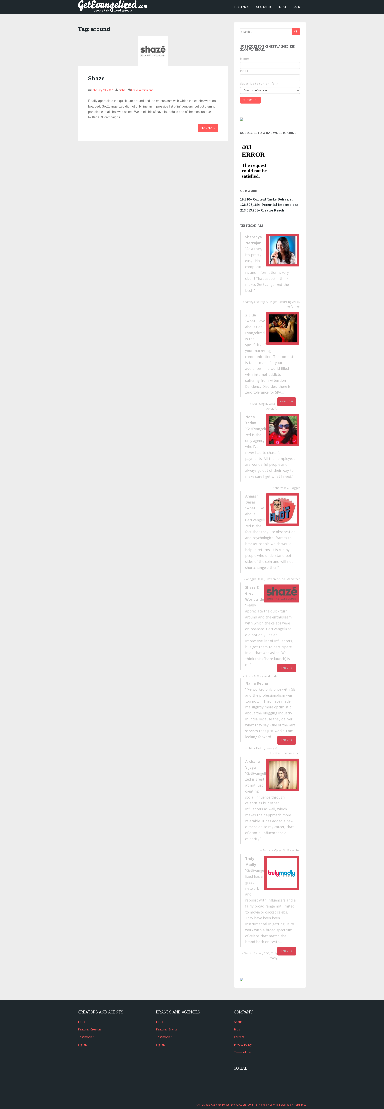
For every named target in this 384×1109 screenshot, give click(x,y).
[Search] (296, 31)
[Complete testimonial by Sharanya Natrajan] (282, 250)
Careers (239, 1037)
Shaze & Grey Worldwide (261, 676)
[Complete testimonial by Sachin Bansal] (281, 873)
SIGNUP (282, 7)
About (238, 1022)
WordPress (299, 1104)
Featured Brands (167, 1029)
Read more (286, 401)
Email (244, 71)
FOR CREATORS (263, 7)
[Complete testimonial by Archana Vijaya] (282, 775)
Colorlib (274, 1104)
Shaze (96, 78)
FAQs (81, 1022)
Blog (237, 1029)
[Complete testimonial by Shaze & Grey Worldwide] (281, 593)
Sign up (82, 1044)
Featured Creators (90, 1029)
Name (244, 58)
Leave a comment (142, 90)
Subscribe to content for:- (259, 83)
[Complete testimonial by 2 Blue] (282, 328)
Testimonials (86, 1037)
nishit (122, 90)
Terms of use (242, 1052)
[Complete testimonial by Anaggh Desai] (282, 509)
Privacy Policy (243, 1044)
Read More (207, 128)
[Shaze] (153, 51)
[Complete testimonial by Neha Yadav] (282, 430)
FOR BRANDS (241, 7)
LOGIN (296, 7)
